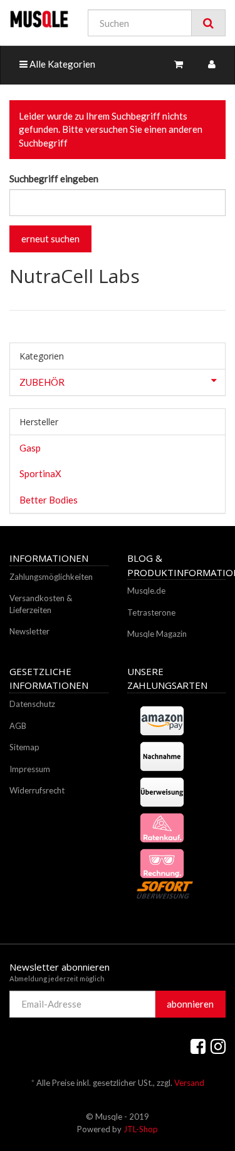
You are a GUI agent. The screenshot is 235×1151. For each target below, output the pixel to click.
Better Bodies (48, 499)
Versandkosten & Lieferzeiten (40, 604)
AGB (17, 726)
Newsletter (29, 631)
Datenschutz (32, 704)
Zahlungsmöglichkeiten (51, 577)
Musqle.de (146, 591)
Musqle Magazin (157, 634)
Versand (189, 1083)
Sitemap (24, 747)
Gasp (30, 447)
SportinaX (40, 473)
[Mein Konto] (212, 64)
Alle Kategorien (61, 64)
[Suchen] (208, 23)
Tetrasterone (151, 612)
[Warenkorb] (178, 64)
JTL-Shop (140, 1129)
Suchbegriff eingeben (53, 178)
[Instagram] (218, 1045)
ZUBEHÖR (42, 382)
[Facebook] (198, 1045)
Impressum (29, 769)
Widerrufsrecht (37, 790)
